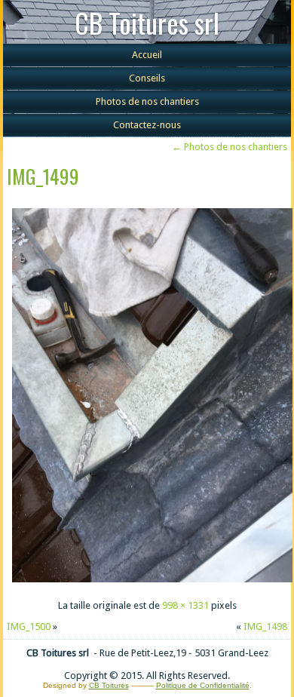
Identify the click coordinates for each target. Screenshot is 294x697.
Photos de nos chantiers (147, 101)
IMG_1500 (29, 626)
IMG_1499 (43, 176)
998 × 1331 (185, 605)
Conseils (147, 78)
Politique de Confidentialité (203, 685)
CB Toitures (109, 685)
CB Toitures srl (147, 22)
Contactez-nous (147, 124)
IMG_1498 (265, 626)
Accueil (147, 54)
